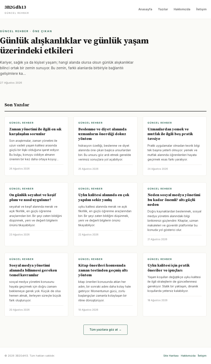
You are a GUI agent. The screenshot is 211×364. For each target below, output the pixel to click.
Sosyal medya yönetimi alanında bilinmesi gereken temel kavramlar (33, 270)
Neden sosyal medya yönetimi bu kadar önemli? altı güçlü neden (174, 200)
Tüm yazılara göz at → (105, 329)
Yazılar (163, 9)
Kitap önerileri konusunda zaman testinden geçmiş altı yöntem (103, 270)
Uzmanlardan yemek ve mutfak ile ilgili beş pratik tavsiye (170, 134)
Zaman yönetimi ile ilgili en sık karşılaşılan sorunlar (35, 131)
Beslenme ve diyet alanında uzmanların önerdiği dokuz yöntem (102, 134)
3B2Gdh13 (17, 9)
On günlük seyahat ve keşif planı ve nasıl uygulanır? (32, 197)
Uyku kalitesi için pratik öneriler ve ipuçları (169, 268)
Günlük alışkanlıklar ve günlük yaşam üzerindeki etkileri (74, 45)
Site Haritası (171, 355)
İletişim (201, 9)
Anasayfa (145, 9)
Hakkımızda (182, 9)
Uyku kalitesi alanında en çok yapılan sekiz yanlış (103, 197)
